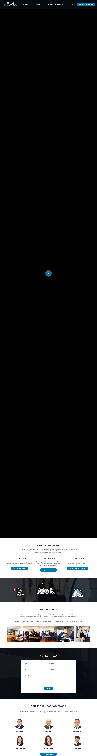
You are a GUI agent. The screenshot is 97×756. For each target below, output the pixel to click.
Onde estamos (48, 4)
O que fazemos (36, 4)
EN (69, 4)
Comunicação (59, 4)
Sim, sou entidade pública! (77, 568)
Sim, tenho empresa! (48, 570)
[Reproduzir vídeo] (48, 273)
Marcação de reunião (86, 4)
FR (74, 4)
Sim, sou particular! (19, 568)
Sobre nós (25, 4)
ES (72, 4)
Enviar (48, 688)
